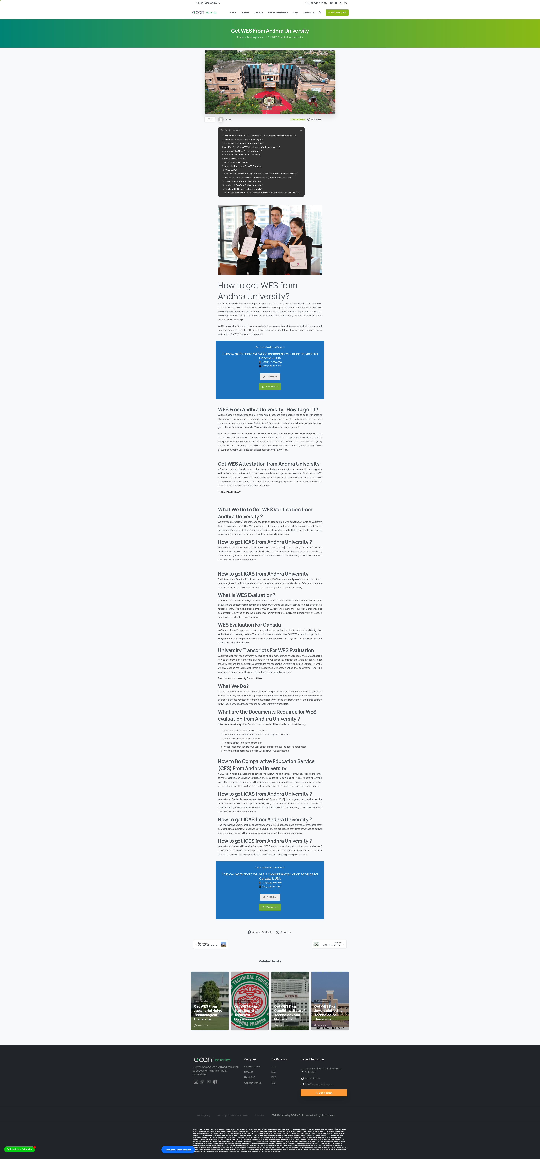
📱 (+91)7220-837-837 (270, 366)
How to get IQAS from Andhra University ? (244, 185)
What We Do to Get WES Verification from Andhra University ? (252, 147)
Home (240, 37)
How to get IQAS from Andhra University (242, 154)
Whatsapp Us (272, 386)
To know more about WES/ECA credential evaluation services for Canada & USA (259, 135)
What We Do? (231, 170)
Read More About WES (229, 491)
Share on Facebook (261, 932)
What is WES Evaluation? (235, 158)
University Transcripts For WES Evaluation (243, 166)
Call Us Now (272, 376)
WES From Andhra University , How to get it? (244, 139)
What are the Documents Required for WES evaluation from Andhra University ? (260, 173)
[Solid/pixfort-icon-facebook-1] (215, 1081)
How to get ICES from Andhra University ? (244, 189)
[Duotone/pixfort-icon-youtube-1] (209, 1081)
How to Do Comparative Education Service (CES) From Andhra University (258, 177)
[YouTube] (336, 3)
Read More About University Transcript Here (240, 678)
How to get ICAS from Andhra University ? (243, 151)
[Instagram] (340, 3)
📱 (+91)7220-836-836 (270, 362)
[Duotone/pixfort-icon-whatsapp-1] (202, 1081)
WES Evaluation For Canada (236, 162)
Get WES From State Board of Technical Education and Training (246, 1012)
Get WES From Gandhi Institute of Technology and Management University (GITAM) (289, 1012)
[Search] (320, 12)
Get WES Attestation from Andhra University (244, 143)
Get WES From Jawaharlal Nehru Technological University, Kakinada (328, 1012)
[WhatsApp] (345, 3)
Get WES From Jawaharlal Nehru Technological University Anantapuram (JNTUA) (208, 1012)
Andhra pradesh (255, 37)
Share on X (286, 932)
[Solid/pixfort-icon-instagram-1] (196, 1081)
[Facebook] (331, 3)
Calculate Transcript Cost (178, 1149)
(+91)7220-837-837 (318, 2)
